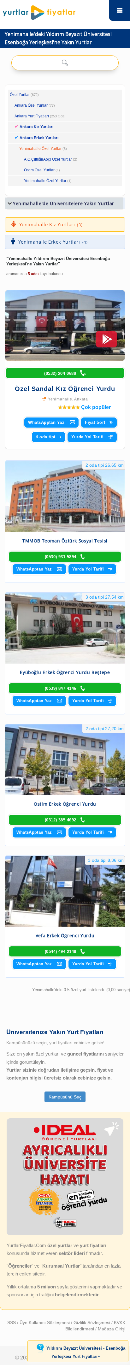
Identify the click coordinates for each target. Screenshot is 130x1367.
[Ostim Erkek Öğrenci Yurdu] (65, 759)
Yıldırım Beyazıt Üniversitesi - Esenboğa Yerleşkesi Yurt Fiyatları (85, 1352)
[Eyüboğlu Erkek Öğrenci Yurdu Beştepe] (65, 628)
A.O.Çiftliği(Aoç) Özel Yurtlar (48, 159)
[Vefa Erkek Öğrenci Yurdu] (65, 891)
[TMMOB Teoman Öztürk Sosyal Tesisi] (65, 496)
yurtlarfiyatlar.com (119, 10)
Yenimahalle (60, 399)
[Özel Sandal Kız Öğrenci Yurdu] (65, 325)
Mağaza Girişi (111, 1328)
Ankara (81, 399)
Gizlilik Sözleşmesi (92, 1322)
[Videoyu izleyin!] (106, 342)
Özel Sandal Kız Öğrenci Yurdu (65, 388)
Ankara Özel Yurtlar (31, 105)
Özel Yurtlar (20, 94)
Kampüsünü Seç (65, 1096)
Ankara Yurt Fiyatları (40, 116)
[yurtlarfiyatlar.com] (54, 11)
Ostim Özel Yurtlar (39, 170)
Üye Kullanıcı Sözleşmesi (45, 1322)
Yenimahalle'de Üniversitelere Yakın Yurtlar (63, 203)
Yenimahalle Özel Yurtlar (40, 148)
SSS (12, 1322)
